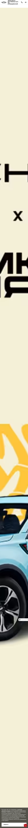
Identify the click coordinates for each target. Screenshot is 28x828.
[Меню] (25, 2)
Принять (6, 824)
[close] (27, 619)
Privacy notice (23, 619)
